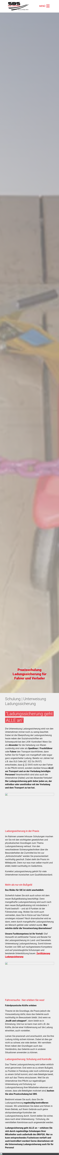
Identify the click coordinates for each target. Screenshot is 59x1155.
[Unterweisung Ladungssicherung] (19, 6)
